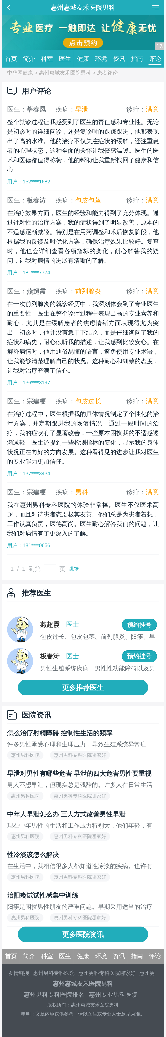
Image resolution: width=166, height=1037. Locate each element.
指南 (137, 58)
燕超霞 (50, 624)
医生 (65, 58)
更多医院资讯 (83, 934)
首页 (11, 58)
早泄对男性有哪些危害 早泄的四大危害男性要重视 (79, 773)
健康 (83, 58)
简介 (29, 58)
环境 (101, 58)
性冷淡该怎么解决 (33, 854)
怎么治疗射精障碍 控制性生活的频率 (60, 732)
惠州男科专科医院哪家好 (107, 973)
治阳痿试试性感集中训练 (42, 895)
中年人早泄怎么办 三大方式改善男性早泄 (66, 814)
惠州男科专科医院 (54, 973)
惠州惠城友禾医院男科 (65, 73)
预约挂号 (139, 624)
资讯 (119, 58)
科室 (47, 58)
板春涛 (50, 656)
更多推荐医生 (83, 687)
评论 (155, 58)
